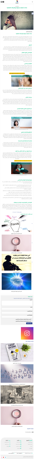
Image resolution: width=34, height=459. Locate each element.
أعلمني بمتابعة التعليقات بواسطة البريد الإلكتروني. (23, 319)
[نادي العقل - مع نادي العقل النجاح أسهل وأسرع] (17, 2)
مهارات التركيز (17, 6)
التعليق (30, 299)
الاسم (31, 307)
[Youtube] (3, 457)
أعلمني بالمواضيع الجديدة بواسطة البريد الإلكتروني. (23, 321)
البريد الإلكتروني (29, 311)
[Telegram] (5, 457)
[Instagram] (1, 457)
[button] (32, 2)
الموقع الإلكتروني (29, 315)
